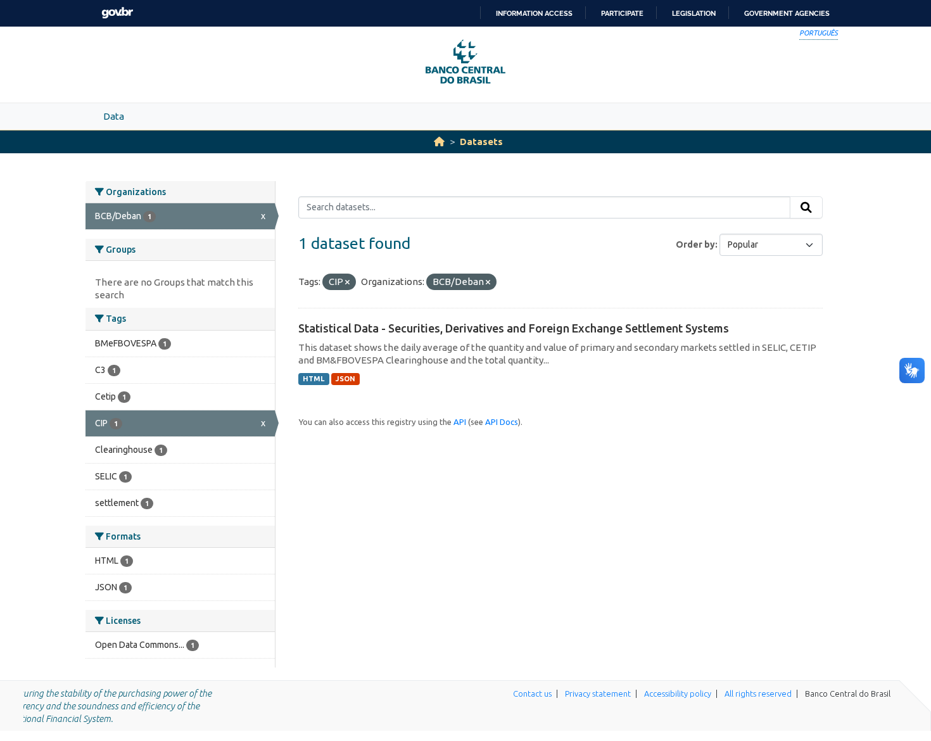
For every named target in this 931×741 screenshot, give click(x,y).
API (459, 421)
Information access (534, 13)
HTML (313, 379)
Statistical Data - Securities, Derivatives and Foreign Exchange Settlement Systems (513, 328)
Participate (622, 13)
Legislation (694, 13)
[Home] (439, 141)
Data (113, 116)
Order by (695, 244)
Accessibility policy (677, 693)
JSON (345, 379)
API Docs (501, 421)
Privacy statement (598, 693)
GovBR (117, 13)
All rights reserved (758, 693)
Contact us (532, 693)
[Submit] (806, 207)
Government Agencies (787, 13)
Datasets (481, 141)
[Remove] (347, 282)
